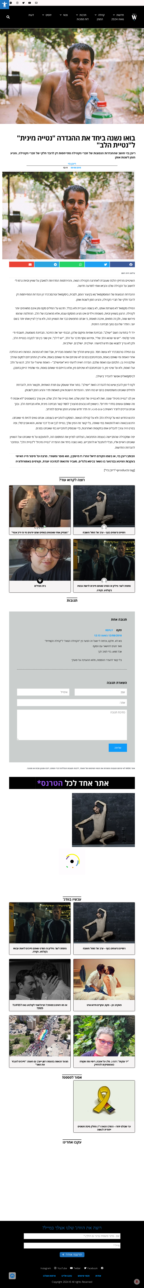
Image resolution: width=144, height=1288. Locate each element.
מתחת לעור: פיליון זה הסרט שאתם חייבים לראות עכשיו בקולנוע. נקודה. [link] (40, 950)
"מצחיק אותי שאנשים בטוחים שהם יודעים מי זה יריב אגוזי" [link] (40, 532)
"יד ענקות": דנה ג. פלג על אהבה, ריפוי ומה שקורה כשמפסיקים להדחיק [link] (104, 1063)
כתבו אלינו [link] (66, 1275)
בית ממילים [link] (40, 585)
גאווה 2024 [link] (117, 19)
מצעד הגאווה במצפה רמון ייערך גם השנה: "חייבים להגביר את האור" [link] (40, 1063)
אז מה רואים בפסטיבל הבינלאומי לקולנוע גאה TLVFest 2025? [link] (39, 1006)
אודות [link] (98, 1275)
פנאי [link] (65, 15)
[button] (8, 17)
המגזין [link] (100, 19)
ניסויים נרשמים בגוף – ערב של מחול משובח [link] (104, 532)
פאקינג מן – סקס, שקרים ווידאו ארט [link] (104, 1005)
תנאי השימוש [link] (94, 768)
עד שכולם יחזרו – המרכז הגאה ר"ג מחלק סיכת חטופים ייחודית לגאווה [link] (104, 1128)
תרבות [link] (83, 15)
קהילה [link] (101, 15)
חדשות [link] (120, 15)
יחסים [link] (48, 15)
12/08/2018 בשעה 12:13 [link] (108, 635)
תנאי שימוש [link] (84, 1275)
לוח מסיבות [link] (83, 19)
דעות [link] (31, 15)
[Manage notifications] (137, 1281)
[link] (4, 4)
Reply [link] (109, 630)
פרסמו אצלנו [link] (49, 1275)
